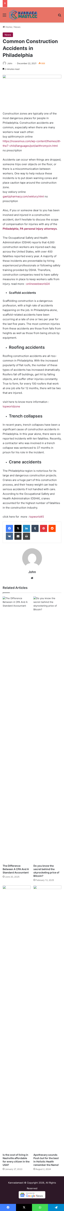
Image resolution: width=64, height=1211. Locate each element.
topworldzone (11, 406)
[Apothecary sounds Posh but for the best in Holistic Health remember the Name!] (47, 1018)
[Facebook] (9, 528)
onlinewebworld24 (38, 283)
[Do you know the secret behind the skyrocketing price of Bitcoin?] (47, 729)
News (17, 27)
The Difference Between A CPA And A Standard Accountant (16, 869)
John (9, 63)
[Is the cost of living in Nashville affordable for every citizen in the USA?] (17, 1018)
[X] (18, 528)
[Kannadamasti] (23, 15)
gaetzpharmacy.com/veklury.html (23, 196)
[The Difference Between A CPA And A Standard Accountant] (17, 729)
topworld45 (36, 516)
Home (8, 27)
